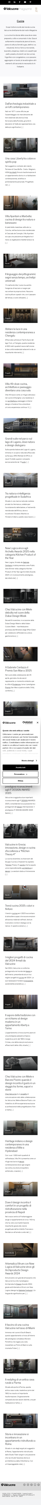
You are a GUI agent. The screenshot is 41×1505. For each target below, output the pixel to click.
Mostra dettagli (28, 761)
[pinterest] (38, 1485)
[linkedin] (28, 1485)
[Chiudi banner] (37, 722)
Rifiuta (20, 781)
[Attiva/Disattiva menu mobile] (36, 8)
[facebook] (31, 1485)
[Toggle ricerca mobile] (36, 11)
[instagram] (24, 1485)
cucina (20, 21)
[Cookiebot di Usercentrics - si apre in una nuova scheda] (24, 722)
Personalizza (19, 774)
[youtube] (35, 1485)
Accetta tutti (20, 767)
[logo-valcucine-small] (8, 1484)
